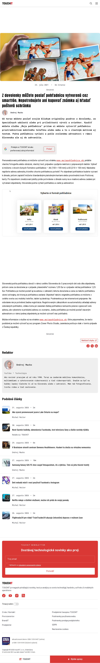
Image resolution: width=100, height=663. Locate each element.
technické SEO (9, 652)
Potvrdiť (50, 571)
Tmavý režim (7, 604)
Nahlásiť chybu (88, 340)
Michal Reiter (19, 417)
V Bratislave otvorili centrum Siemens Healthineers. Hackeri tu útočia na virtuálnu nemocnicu (51, 447)
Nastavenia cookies (60, 629)
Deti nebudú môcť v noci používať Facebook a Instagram (35, 482)
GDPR (54, 625)
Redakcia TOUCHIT (20, 435)
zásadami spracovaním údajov (30, 565)
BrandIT (5, 621)
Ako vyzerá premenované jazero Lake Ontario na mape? (35, 412)
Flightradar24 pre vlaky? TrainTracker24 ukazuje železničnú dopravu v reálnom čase (47, 517)
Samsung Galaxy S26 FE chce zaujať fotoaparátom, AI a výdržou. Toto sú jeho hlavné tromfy (50, 465)
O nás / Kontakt (8, 612)
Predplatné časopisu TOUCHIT (65, 612)
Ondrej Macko (16, 112)
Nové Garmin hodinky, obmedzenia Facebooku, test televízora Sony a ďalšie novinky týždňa (50, 430)
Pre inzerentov (8, 616)
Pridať (49, 149)
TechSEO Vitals (29, 652)
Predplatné (6, 625)
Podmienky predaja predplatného (66, 621)
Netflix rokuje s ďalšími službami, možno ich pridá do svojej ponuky (40, 500)
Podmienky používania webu (64, 616)
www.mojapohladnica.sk (70, 160)
